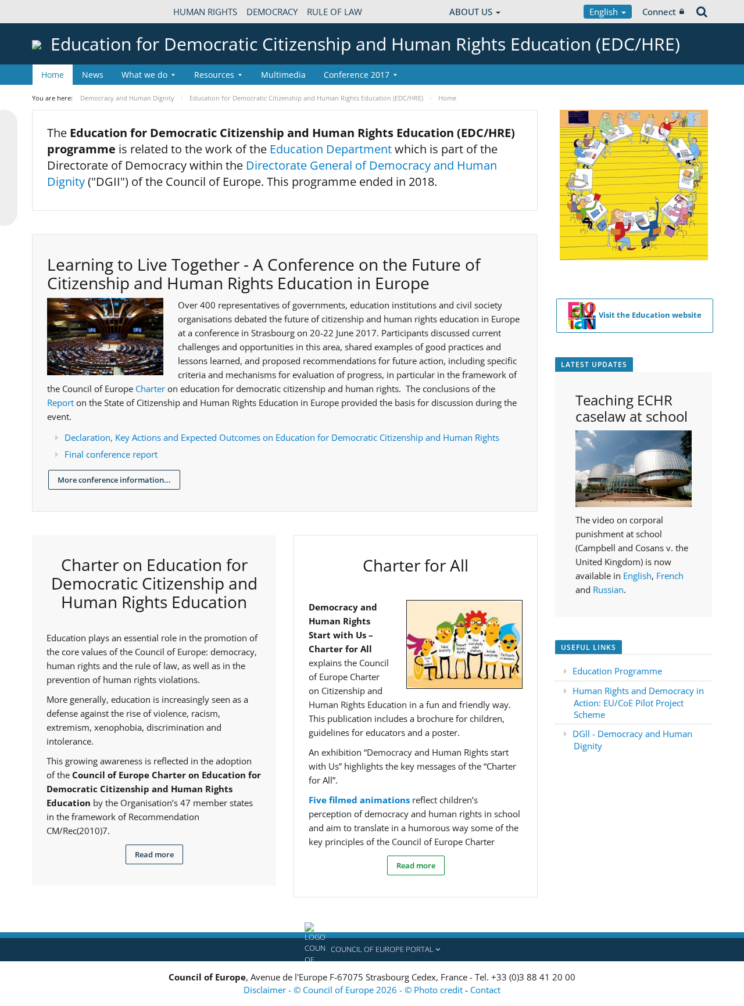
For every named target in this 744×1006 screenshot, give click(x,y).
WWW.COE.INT (61, 11)
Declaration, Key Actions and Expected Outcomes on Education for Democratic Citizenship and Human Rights (282, 437)
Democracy (272, 11)
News (92, 74)
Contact (485, 990)
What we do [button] (144, 74)
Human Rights (205, 11)
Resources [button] (214, 74)
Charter (151, 388)
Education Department (331, 149)
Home (52, 74)
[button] (372, 949)
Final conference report (111, 454)
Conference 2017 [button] (356, 74)
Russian (608, 589)
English (604, 11)
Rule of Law (334, 11)
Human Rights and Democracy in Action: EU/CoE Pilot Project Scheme (638, 702)
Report (61, 402)
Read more (154, 854)
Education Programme (617, 671)
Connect (659, 11)
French (670, 575)
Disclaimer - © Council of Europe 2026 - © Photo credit (354, 990)
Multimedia (283, 74)
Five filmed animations (359, 800)
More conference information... (114, 480)
